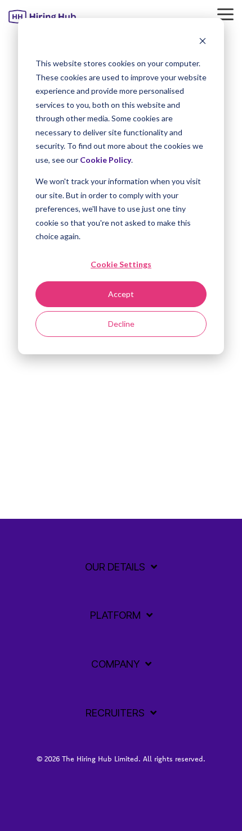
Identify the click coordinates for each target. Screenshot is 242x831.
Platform (115, 615)
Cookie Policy (105, 160)
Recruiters (115, 713)
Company (115, 664)
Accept (121, 294)
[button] (225, 13)
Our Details (115, 567)
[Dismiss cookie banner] (203, 42)
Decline (121, 323)
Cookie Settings (121, 264)
